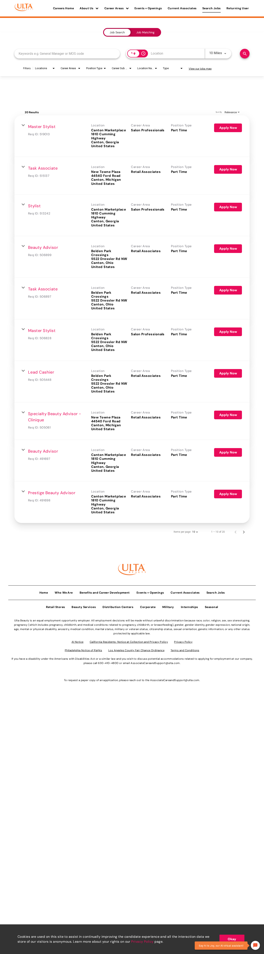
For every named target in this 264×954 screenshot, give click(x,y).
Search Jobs (211, 8)
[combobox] (67, 53)
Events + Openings (148, 8)
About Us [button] (87, 8)
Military (168, 607)
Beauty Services (84, 607)
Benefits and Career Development (105, 592)
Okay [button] (232, 939)
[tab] (117, 32)
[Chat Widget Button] (255, 945)
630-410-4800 (108, 663)
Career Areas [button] (114, 8)
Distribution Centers (118, 607)
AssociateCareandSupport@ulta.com (155, 663)
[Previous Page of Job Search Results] (235, 532)
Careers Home (63, 8)
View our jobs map (200, 68)
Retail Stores (55, 607)
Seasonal (211, 607)
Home (43, 592)
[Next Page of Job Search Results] (244, 532)
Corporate (148, 607)
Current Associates (182, 8)
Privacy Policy (142, 941)
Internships (189, 607)
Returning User (237, 8)
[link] (132, 136)
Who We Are (64, 592)
